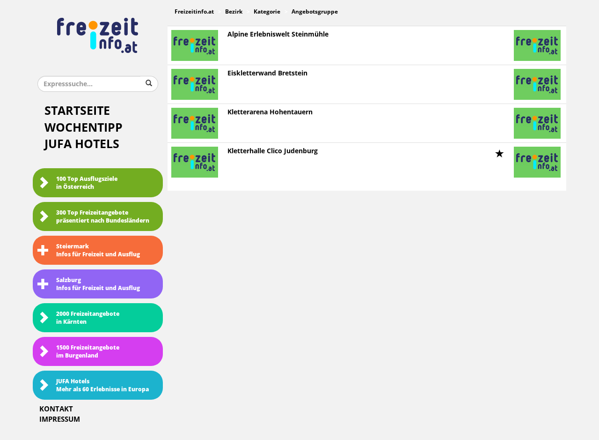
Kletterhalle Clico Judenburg (272, 151)
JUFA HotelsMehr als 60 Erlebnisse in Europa (102, 385)
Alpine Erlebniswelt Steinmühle (278, 34)
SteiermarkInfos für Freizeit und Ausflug (98, 250)
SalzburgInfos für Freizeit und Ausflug (98, 284)
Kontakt (56, 409)
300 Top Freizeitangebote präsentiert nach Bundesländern (102, 216)
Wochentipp (83, 127)
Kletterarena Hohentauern (270, 112)
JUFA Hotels (81, 144)
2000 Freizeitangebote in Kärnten (87, 318)
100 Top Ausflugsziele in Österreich (86, 183)
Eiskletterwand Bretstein (267, 73)
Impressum (59, 419)
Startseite (77, 111)
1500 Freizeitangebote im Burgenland (87, 351)
